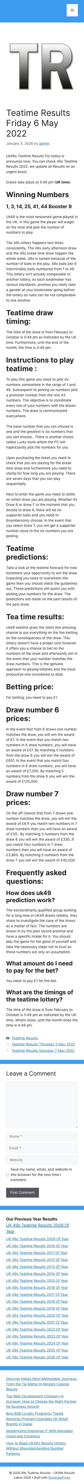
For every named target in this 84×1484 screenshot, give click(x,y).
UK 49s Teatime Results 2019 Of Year (37, 1309)
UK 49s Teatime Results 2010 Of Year (37, 1246)
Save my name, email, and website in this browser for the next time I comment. (41, 1174)
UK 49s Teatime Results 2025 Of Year (37, 1350)
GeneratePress (59, 1477)
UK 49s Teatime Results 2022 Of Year (37, 1329)
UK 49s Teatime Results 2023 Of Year (37, 1336)
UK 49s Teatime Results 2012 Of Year (37, 1260)
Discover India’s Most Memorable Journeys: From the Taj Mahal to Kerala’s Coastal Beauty (41, 1384)
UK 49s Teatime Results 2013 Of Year (37, 1267)
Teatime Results (25, 1038)
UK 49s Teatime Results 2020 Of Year (37, 1315)
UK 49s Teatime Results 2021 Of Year (37, 1322)
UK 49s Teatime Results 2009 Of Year (37, 1239)
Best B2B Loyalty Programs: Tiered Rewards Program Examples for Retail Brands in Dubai (37, 1419)
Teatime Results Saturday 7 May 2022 (43, 1051)
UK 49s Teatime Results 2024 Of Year (37, 1343)
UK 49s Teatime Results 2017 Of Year (37, 1295)
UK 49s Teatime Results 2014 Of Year (37, 1274)
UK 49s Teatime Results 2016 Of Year (37, 1288)
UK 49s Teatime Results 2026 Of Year (37, 1357)
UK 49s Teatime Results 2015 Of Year (37, 1281)
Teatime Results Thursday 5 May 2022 (43, 1044)
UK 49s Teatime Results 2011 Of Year (36, 1253)
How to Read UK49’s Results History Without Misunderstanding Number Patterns (36, 1448)
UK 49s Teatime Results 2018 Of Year (37, 1302)
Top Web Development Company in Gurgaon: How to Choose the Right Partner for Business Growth (41, 1401)
